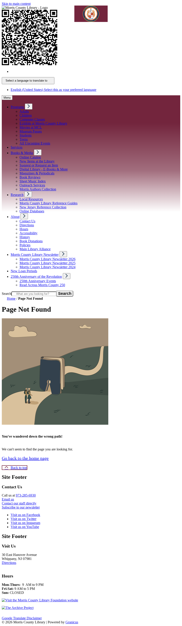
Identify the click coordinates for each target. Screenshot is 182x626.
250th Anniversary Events (38, 281)
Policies (25, 245)
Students (26, 135)
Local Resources (31, 199)
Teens (24, 139)
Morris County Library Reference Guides (48, 203)
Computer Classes (32, 119)
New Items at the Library (37, 161)
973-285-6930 (26, 495)
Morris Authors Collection (38, 189)
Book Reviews (30, 177)
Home (11, 298)
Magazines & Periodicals (37, 173)
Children (26, 115)
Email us (8, 499)
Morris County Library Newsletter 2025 (47, 263)
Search (6, 293)
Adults (24, 111)
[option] (95, 72)
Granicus (71, 622)
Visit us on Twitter (23, 519)
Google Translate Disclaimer (22, 618)
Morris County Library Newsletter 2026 (47, 259)
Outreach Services (32, 185)
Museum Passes (31, 131)
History (25, 237)
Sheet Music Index (33, 181)
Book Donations (31, 241)
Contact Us (27, 221)
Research (17, 195)
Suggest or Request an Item (39, 165)
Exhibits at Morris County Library (43, 123)
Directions (27, 225)
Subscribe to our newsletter (21, 507)
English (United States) (53, 71)
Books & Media (22, 153)
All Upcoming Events (35, 143)
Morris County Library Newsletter (35, 254)
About (15, 217)
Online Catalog (30, 157)
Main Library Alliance (35, 249)
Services (16, 147)
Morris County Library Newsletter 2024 (47, 267)
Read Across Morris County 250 (42, 285)
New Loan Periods (24, 271)
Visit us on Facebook (25, 515)
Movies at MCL (31, 127)
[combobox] (28, 80)
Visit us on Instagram (25, 523)
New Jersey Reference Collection (43, 207)
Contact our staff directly (19, 503)
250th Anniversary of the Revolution (36, 276)
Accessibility (29, 233)
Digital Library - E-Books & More (44, 169)
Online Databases (32, 211)
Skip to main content (16, 4)
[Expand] (28, 107)
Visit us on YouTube (25, 527)
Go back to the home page (25, 458)
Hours (24, 229)
